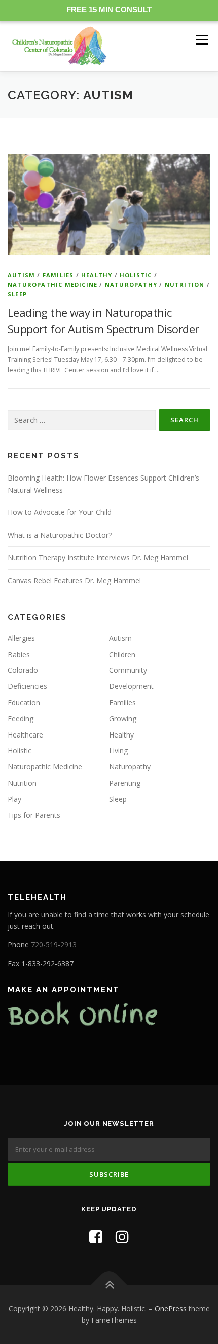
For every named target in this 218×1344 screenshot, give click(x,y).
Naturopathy (131, 284)
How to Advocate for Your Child (60, 512)
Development (131, 686)
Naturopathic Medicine (52, 284)
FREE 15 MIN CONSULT (109, 9)
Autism (21, 275)
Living (118, 750)
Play (14, 799)
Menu (201, 39)
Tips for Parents (34, 815)
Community (128, 670)
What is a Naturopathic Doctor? (60, 535)
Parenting (124, 783)
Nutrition (185, 284)
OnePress (171, 1308)
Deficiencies (27, 686)
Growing (122, 718)
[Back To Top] (109, 1285)
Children (122, 654)
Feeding (20, 718)
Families (58, 275)
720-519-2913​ (54, 944)
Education (24, 702)
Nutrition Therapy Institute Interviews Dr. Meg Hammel (98, 557)
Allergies (21, 638)
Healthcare (25, 735)
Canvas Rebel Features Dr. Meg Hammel (74, 580)
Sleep (17, 294)
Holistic (136, 275)
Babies (19, 654)
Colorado (23, 670)
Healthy (96, 275)
